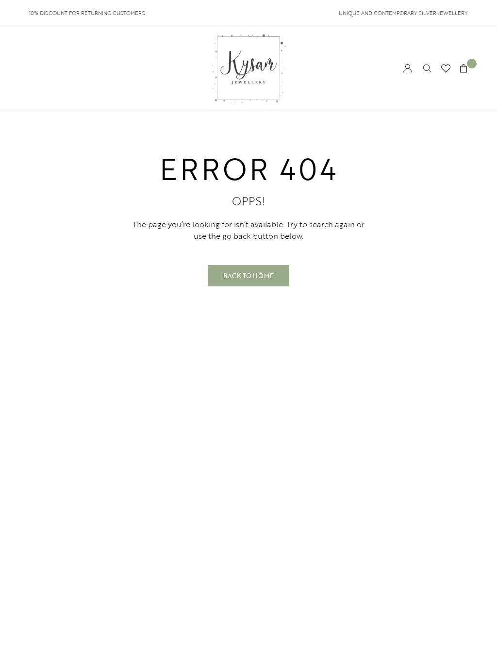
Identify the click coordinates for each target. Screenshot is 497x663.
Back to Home (248, 276)
